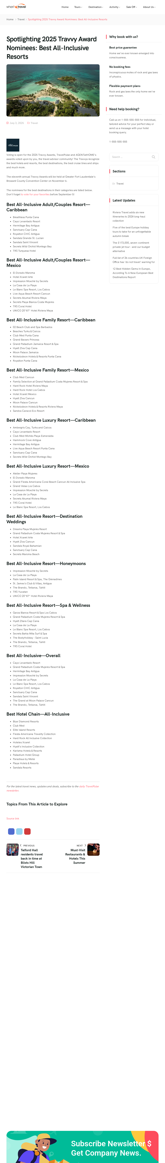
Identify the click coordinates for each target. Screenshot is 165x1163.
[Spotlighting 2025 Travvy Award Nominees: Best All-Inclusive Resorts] (11, 831)
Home (65, 7)
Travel (21, 19)
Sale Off (130, 7)
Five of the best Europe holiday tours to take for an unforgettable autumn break (132, 232)
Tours (77, 7)
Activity (113, 7)
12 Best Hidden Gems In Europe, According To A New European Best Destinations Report (133, 273)
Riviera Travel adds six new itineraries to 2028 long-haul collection (129, 216)
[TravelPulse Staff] (12, 150)
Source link (12, 818)
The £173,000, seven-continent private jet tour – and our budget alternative (131, 247)
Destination (95, 7)
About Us (148, 7)
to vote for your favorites (35, 194)
